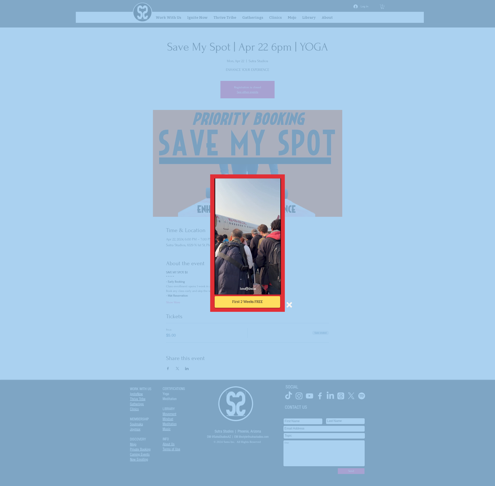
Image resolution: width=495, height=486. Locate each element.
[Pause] (219, 289)
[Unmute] (226, 289)
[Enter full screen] (275, 289)
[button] (289, 305)
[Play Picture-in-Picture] (268, 289)
